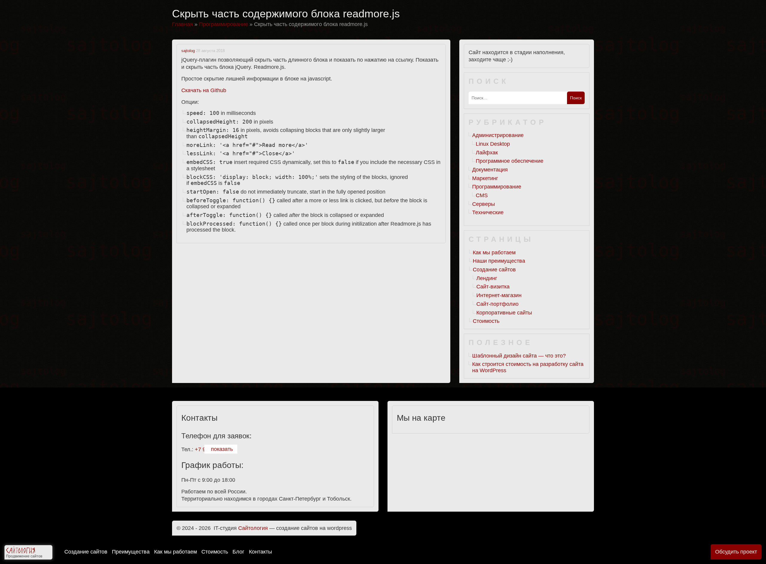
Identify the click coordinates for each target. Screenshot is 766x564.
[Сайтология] (20, 551)
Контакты (260, 552)
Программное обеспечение (509, 161)
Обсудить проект (736, 552)
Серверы (483, 204)
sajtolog (188, 50)
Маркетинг (485, 178)
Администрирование (498, 135)
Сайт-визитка (493, 287)
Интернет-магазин (499, 295)
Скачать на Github (203, 90)
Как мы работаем (175, 552)
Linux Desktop (493, 144)
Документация (490, 170)
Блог (238, 552)
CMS (482, 195)
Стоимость (214, 552)
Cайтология (253, 528)
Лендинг (486, 278)
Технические (488, 212)
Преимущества (131, 552)
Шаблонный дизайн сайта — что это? (519, 356)
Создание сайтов (85, 552)
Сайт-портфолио (497, 304)
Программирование (496, 187)
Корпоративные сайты (504, 313)
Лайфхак (487, 153)
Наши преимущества (499, 261)
